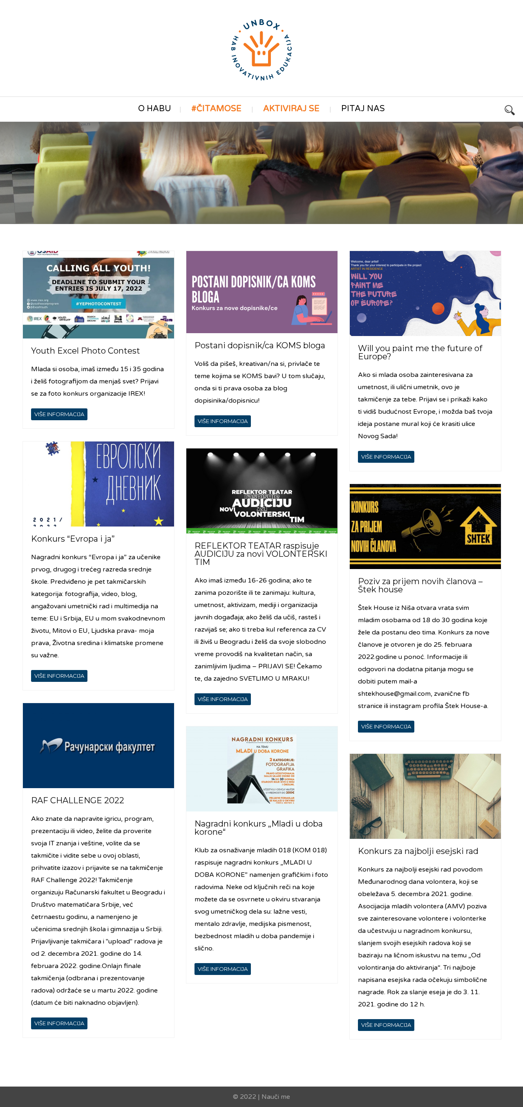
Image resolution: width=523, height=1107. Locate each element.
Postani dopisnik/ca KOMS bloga (259, 345)
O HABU (154, 109)
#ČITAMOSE (216, 109)
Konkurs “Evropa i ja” (73, 539)
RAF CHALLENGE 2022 (77, 800)
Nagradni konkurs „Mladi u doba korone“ (258, 828)
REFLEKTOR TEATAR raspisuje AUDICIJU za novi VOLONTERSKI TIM (260, 554)
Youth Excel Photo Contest (85, 351)
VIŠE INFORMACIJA (59, 414)
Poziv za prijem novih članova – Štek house (420, 585)
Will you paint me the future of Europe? (420, 352)
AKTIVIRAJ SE (291, 109)
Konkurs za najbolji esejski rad (418, 851)
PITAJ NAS (363, 109)
